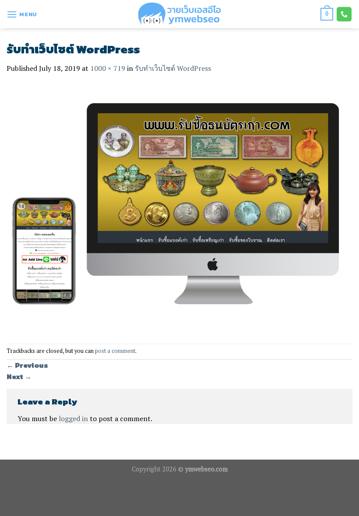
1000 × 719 (107, 68)
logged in (73, 418)
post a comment (115, 351)
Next (19, 376)
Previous (27, 365)
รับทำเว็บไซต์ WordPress (173, 68)
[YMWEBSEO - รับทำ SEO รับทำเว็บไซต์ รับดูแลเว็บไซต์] (179, 14)
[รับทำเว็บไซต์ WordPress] (179, 208)
